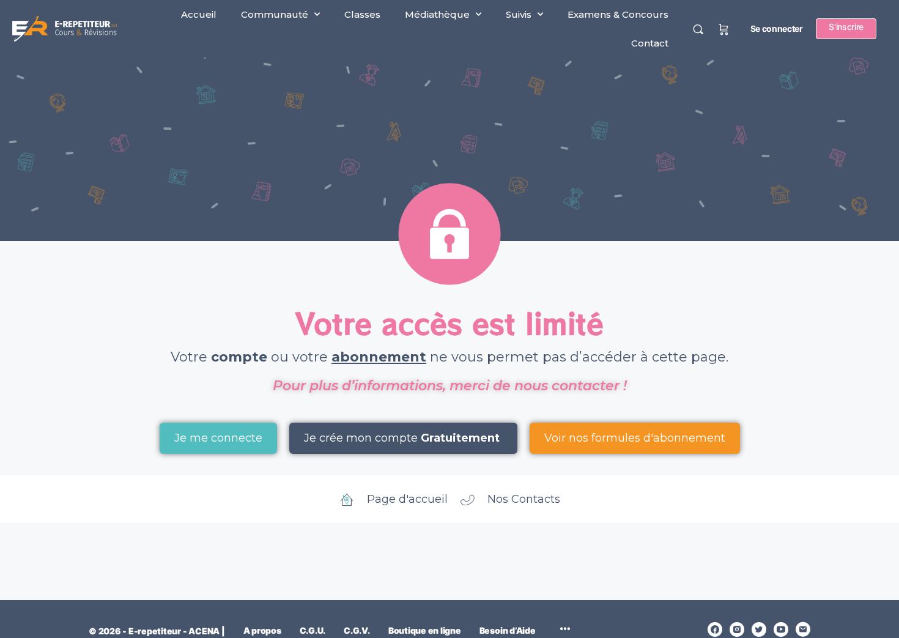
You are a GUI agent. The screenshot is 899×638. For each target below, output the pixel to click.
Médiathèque (437, 14)
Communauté (274, 14)
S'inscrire (846, 26)
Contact (649, 43)
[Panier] (724, 28)
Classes (362, 14)
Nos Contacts (523, 499)
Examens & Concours (618, 14)
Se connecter (776, 28)
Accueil (198, 14)
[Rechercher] (698, 29)
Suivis (518, 14)
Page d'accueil (407, 499)
